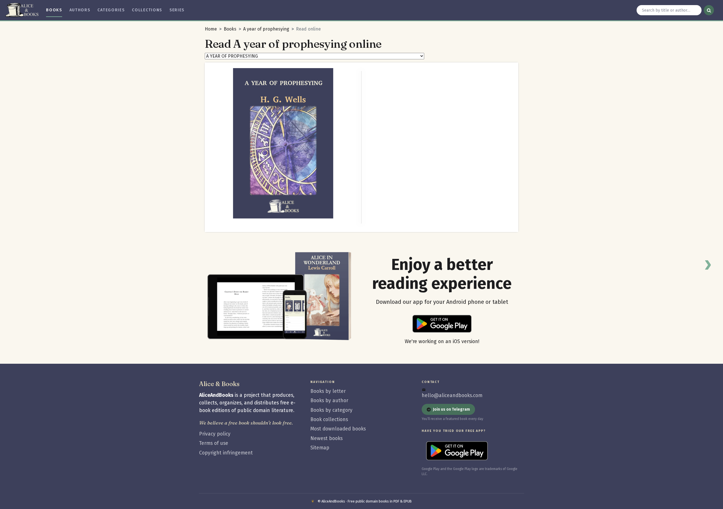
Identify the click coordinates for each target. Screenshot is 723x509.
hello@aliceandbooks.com (452, 395)
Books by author (329, 401)
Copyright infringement (226, 453)
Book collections (329, 420)
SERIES (176, 10)
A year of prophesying (266, 29)
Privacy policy (214, 434)
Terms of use (213, 443)
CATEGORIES (111, 10)
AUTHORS (79, 10)
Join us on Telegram (451, 409)
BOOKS (54, 10)
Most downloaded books (338, 429)
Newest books (326, 438)
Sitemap (319, 448)
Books (230, 29)
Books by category (331, 410)
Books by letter (328, 391)
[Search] (709, 10)
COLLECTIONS (147, 10)
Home (211, 29)
